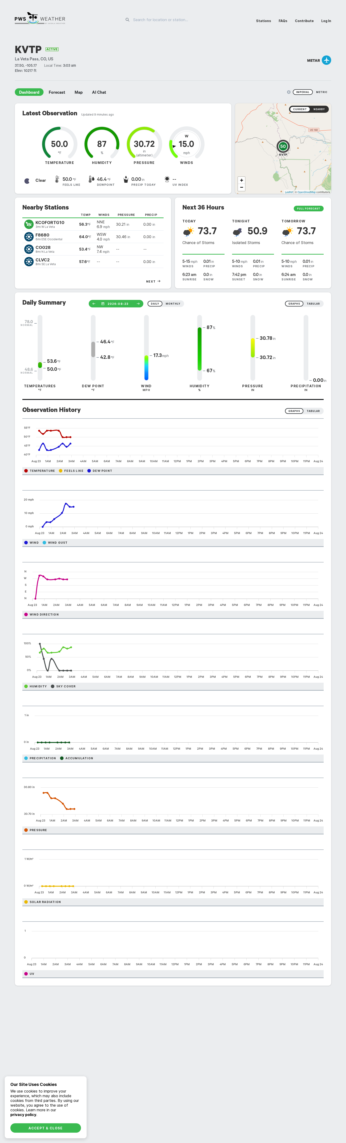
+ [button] (241, 180)
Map (79, 93)
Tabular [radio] (313, 411)
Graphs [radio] (294, 411)
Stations (263, 21)
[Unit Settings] (288, 92)
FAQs (283, 21)
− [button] (241, 187)
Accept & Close (45, 1128)
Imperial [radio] (303, 92)
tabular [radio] (313, 303)
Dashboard (29, 93)
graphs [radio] (294, 303)
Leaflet (289, 192)
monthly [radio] (173, 303)
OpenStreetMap (307, 192)
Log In (326, 21)
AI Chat (99, 93)
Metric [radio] (321, 92)
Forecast (57, 93)
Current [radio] (300, 109)
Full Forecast (308, 208)
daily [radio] (155, 303)
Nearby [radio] (319, 109)
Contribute (304, 21)
